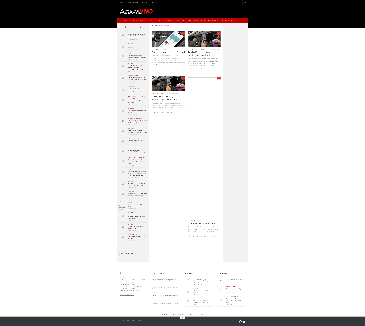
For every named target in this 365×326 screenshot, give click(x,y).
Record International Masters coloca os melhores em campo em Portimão (137, 79)
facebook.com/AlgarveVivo (134, 290)
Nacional (207, 20)
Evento (136, 75)
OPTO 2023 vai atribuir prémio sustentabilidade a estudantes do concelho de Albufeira (137, 173)
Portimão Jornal (194, 49)
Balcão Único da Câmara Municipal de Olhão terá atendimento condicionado (136, 67)
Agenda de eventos (133, 2)
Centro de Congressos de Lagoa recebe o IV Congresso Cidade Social (137, 36)
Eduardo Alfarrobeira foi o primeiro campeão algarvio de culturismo (136, 100)
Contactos (153, 2)
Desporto (168, 20)
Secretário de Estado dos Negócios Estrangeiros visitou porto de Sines (137, 216)
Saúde (183, 20)
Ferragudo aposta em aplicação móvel (168, 52)
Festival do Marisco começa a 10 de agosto (165, 303)
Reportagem (124, 20)
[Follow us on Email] (244, 321)
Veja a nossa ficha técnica (127, 295)
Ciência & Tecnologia (227, 20)
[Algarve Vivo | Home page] (136, 11)
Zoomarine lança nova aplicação (201, 223)
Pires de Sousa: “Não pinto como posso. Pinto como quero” (136, 161)
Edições (144, 2)
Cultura (151, 20)
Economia (215, 20)
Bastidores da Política (195, 20)
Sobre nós (121, 2)
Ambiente (159, 20)
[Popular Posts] (140, 27)
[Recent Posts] (126, 27)
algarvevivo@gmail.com (131, 288)
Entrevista (143, 20)
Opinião (176, 20)
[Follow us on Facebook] (240, 321)
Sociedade (133, 20)
